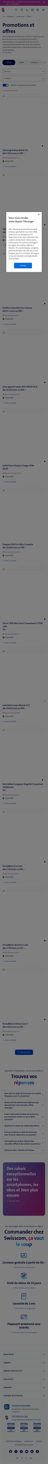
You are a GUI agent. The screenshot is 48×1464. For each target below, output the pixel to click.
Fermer (23, 265)
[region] (24, 242)
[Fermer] (38, 214)
